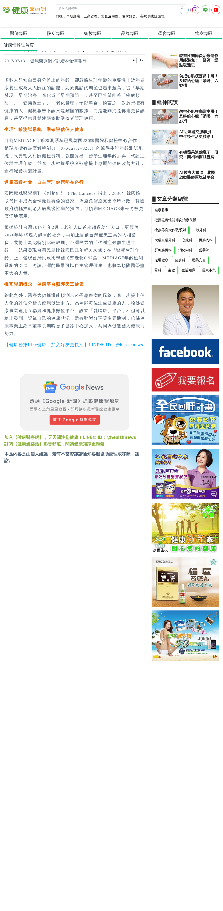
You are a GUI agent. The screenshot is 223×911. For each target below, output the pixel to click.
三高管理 (91, 16)
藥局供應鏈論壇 (152, 16)
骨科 (157, 270)
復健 (171, 270)
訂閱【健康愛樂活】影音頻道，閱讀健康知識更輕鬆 (54, 443)
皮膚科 (180, 260)
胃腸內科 (206, 240)
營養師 (204, 250)
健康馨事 (161, 210)
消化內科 (185, 250)
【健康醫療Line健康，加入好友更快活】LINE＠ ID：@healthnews (73, 344)
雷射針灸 (129, 16)
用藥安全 (199, 260)
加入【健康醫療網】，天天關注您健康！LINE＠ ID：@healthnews (70, 437)
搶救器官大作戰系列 (170, 230)
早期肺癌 (73, 16)
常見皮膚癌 (109, 16)
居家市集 (209, 270)
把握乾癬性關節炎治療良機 (175, 220)
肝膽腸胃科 (163, 250)
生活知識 (188, 270)
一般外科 (199, 230)
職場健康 (161, 260)
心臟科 (187, 240)
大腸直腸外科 (164, 240)
